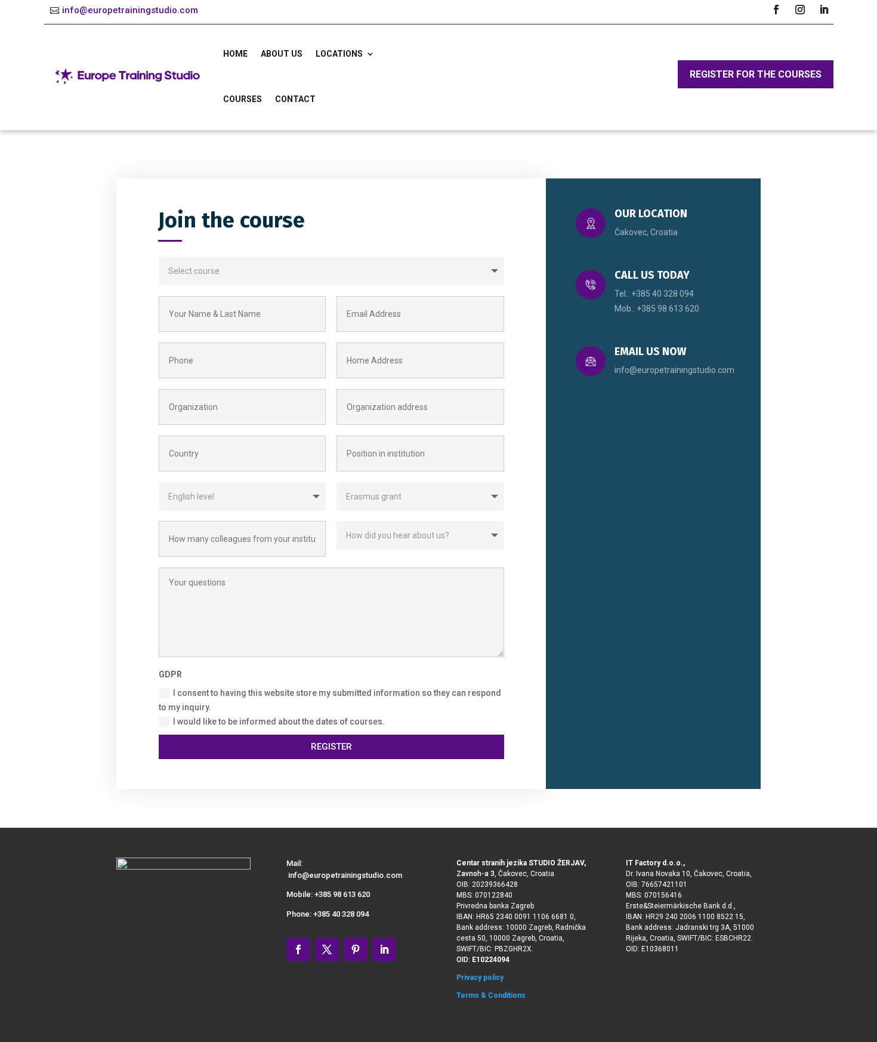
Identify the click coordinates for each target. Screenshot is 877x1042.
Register (331, 746)
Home (235, 53)
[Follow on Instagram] (800, 9)
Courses (242, 99)
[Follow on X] (327, 949)
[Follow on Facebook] (776, 9)
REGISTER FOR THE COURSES (756, 74)
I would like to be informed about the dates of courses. (279, 721)
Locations (339, 53)
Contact (295, 99)
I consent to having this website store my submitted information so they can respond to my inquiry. (330, 700)
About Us (281, 53)
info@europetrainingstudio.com (130, 10)
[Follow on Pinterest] (356, 949)
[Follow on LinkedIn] (823, 9)
